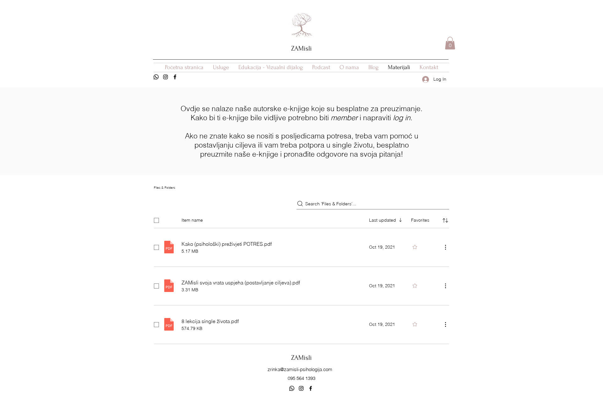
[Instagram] (165, 77)
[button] (450, 43)
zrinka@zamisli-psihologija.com (300, 369)
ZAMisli (301, 48)
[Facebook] (175, 77)
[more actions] (445, 247)
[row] (301, 219)
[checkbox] (156, 220)
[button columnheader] (445, 220)
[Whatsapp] (156, 77)
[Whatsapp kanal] (292, 388)
